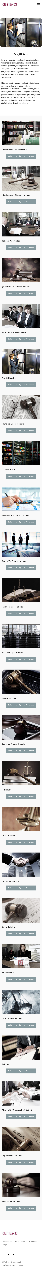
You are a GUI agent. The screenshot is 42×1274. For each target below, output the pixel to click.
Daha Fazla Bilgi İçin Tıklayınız (21, 156)
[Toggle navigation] (38, 4)
